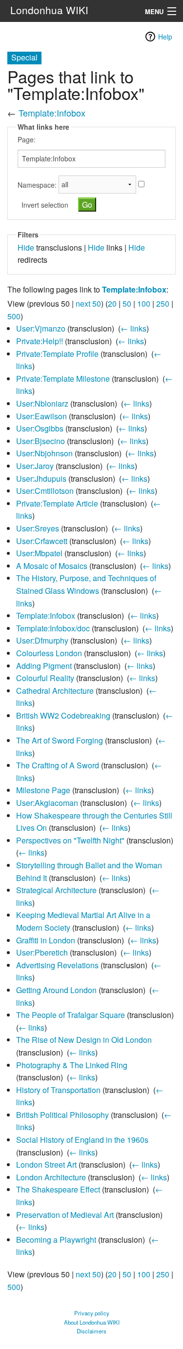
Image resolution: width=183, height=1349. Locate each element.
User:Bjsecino (40, 441)
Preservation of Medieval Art (65, 1214)
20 (112, 303)
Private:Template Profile (57, 353)
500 (13, 316)
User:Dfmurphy (42, 640)
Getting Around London (56, 990)
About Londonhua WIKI (92, 1322)
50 (126, 303)
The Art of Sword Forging (59, 740)
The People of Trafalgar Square (70, 1014)
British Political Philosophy (62, 1114)
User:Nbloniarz (42, 403)
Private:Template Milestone (63, 378)
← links (133, 328)
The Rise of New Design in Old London (84, 1039)
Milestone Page (43, 790)
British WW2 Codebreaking (63, 715)
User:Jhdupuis (41, 478)
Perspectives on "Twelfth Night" (70, 840)
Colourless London (49, 653)
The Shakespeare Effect (58, 1189)
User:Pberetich (42, 952)
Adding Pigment (44, 665)
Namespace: (37, 184)
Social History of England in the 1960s (82, 1139)
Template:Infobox (52, 112)
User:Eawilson (41, 416)
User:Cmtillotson (45, 490)
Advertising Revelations (57, 965)
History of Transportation (58, 1089)
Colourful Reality (45, 678)
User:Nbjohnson (44, 453)
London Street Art (46, 1164)
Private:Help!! (39, 341)
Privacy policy (91, 1313)
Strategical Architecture (56, 890)
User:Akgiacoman (47, 802)
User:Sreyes (37, 528)
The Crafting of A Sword (57, 765)
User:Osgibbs (39, 428)
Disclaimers (91, 1331)
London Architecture (51, 1177)
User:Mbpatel (39, 553)
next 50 (88, 303)
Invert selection (44, 205)
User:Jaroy (35, 465)
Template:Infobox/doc (53, 628)
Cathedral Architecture (55, 690)
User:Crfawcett (41, 541)
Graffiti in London (45, 940)
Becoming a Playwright (56, 1239)
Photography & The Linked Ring (71, 1065)
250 (162, 303)
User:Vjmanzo (40, 328)
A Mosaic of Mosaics (51, 565)
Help (165, 36)
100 (143, 303)
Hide (26, 247)
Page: (27, 139)
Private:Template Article (57, 503)
